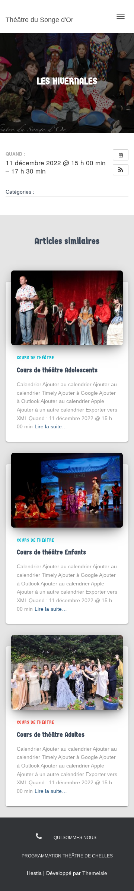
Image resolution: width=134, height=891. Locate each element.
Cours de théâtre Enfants (51, 552)
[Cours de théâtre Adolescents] (67, 307)
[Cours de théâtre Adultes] (67, 672)
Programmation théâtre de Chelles (67, 856)
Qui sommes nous (75, 837)
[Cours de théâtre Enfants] (67, 490)
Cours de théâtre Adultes (50, 735)
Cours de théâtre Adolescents (57, 370)
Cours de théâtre (35, 357)
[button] (120, 170)
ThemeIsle (94, 873)
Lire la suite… (51, 426)
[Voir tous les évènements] (120, 154)
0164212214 (39, 836)
